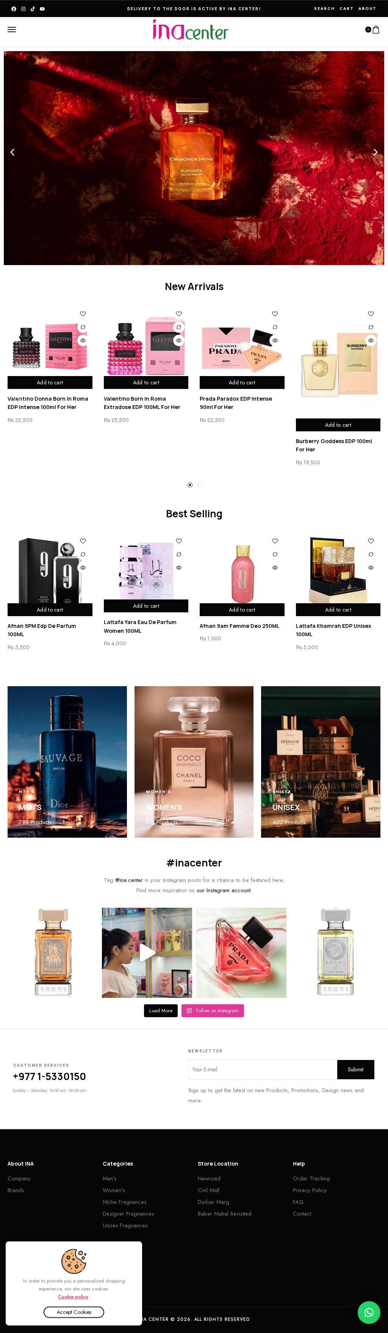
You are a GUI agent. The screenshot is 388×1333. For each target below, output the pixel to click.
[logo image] (191, 29)
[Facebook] (13, 8)
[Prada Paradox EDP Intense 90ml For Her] (242, 346)
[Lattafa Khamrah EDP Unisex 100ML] (338, 574)
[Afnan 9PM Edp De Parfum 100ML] (50, 574)
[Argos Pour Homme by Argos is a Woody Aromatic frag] (335, 953)
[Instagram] (23, 8)
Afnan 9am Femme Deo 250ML (240, 625)
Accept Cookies (74, 1312)
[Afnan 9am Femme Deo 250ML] (242, 574)
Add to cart (50, 382)
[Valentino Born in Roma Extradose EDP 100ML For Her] (146, 346)
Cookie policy (73, 1296)
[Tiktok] (32, 8)
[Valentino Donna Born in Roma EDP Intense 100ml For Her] (50, 346)
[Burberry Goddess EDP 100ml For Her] (338, 367)
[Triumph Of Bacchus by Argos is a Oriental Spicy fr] (53, 953)
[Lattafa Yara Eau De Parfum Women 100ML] (146, 572)
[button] (12, 152)
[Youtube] (42, 8)
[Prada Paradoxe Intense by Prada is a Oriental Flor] (241, 953)
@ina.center (129, 880)
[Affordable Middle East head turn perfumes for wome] (147, 953)
